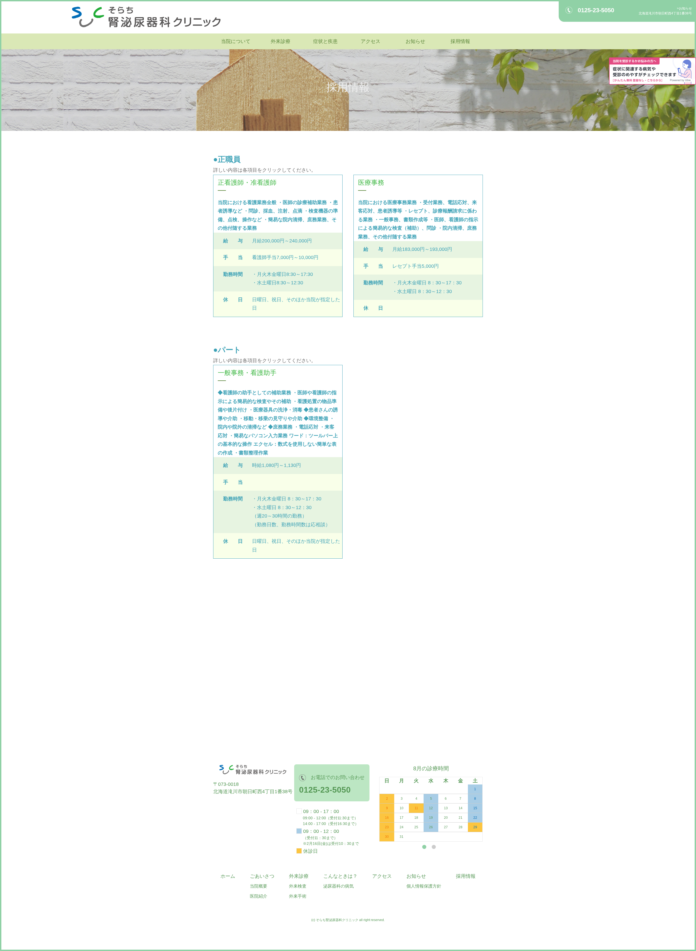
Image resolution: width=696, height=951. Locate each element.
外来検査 (297, 886)
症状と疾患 (325, 41)
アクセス (370, 41)
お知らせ (685, 8)
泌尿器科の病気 (338, 886)
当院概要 (258, 886)
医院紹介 (258, 896)
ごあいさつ (262, 876)
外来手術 (297, 896)
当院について (235, 41)
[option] (429, 803)
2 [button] (434, 847)
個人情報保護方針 (423, 886)
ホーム (227, 876)
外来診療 (280, 41)
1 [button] (424, 847)
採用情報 (460, 41)
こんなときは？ (340, 876)
